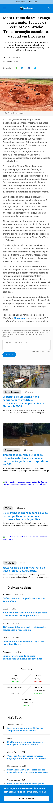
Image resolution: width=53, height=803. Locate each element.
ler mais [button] (42, 792)
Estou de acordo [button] (26, 798)
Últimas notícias (19, 587)
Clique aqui (19, 318)
